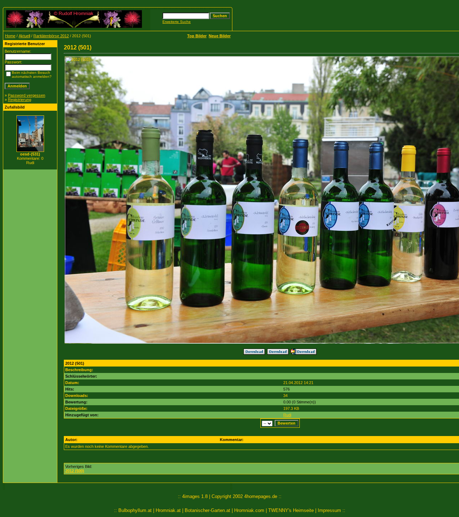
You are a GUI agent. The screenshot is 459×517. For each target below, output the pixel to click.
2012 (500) (74, 471)
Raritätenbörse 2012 (51, 36)
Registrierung (19, 99)
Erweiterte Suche (176, 22)
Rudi (287, 415)
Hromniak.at (168, 510)
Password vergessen (26, 95)
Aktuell (24, 36)
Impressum (329, 510)
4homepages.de (260, 496)
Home (10, 36)
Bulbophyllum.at (135, 510)
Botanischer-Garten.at (207, 510)
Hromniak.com (249, 510)
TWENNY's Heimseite (291, 510)
